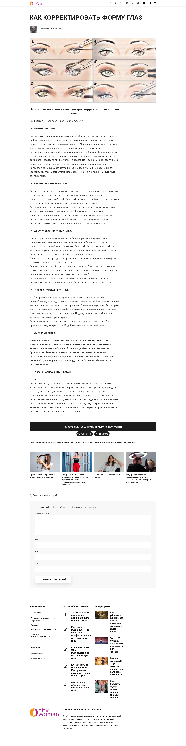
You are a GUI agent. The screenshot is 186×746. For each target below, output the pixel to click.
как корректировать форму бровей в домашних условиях (62, 442)
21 (75, 641)
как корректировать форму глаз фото (115, 442)
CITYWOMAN (35, 612)
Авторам (34, 625)
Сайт (37, 563)
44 (86, 621)
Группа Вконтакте (37, 658)
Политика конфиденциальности (40, 635)
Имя (38, 539)
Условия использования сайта (44, 629)
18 (75, 658)
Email (38, 551)
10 (85, 676)
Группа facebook (37, 653)
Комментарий (42, 513)
